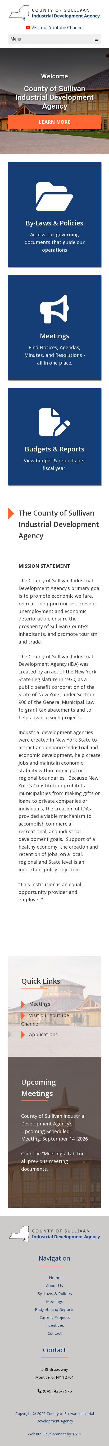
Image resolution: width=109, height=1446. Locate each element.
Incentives (54, 1325)
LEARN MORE (54, 122)
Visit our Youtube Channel (57, 27)
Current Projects (54, 1317)
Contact (55, 1333)
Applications (43, 1034)
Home (54, 1277)
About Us (54, 1285)
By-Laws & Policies (54, 1293)
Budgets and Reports (54, 1309)
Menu (16, 39)
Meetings (39, 1004)
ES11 (77, 1433)
